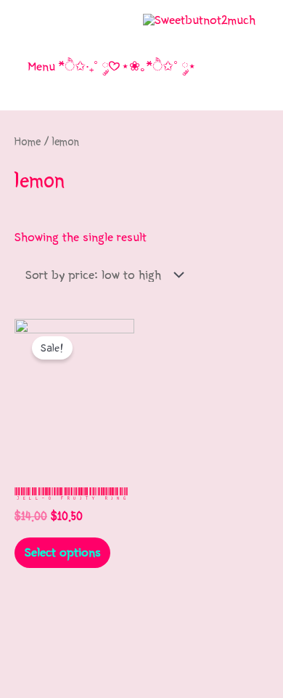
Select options (63, 552)
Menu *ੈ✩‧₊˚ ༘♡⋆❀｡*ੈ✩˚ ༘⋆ (112, 66)
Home (28, 141)
